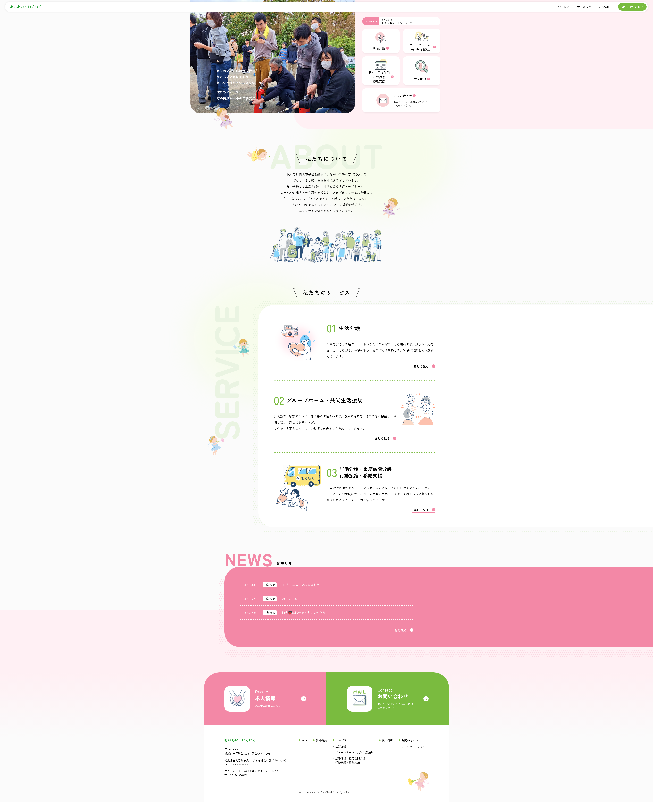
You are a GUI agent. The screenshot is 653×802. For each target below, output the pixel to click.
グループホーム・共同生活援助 (354, 752)
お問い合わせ (410, 740)
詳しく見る (421, 366)
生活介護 (340, 746)
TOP (304, 740)
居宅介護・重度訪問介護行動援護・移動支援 (350, 760)
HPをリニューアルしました (397, 23)
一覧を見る (399, 630)
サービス (582, 6)
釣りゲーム (289, 598)
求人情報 (604, 7)
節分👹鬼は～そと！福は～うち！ (305, 612)
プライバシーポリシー (415, 746)
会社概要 (563, 7)
